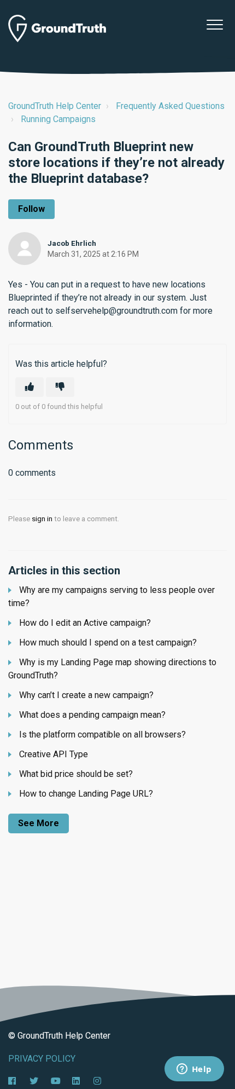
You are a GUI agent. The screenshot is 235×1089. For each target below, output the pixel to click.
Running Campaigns (58, 119)
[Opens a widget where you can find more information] (194, 1070)
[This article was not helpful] (60, 387)
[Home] (57, 28)
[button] (214, 24)
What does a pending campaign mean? (92, 715)
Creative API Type (53, 754)
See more (38, 823)
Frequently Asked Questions (170, 106)
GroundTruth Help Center (54, 106)
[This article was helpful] (29, 387)
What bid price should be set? (76, 774)
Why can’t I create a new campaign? (86, 695)
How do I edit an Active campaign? (85, 623)
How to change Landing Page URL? (86, 793)
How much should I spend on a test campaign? (108, 642)
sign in (42, 518)
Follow (31, 209)
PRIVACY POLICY (41, 1058)
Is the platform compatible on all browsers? (102, 734)
